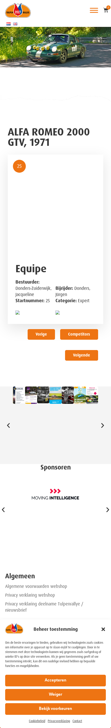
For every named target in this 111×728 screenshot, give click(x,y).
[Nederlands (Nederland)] (8, 24)
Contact (77, 721)
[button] (103, 629)
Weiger (55, 695)
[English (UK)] (15, 24)
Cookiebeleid (37, 721)
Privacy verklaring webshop (30, 595)
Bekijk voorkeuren (55, 709)
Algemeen (20, 576)
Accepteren (55, 680)
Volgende (81, 355)
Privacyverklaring (59, 721)
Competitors (79, 334)
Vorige (41, 334)
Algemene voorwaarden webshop (36, 586)
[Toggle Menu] (94, 10)
